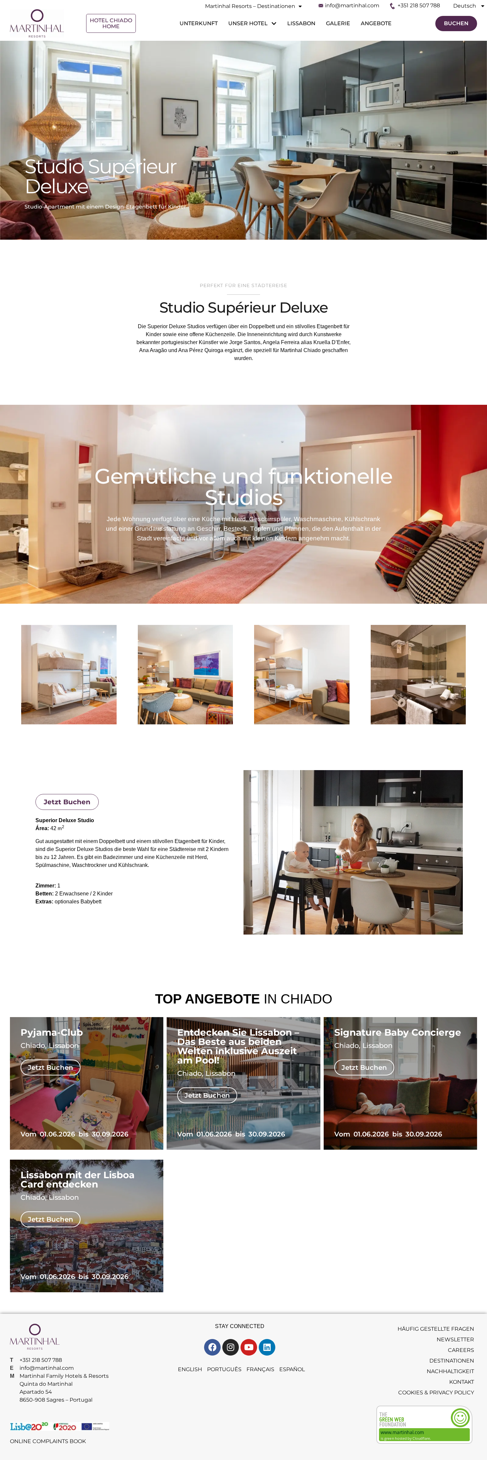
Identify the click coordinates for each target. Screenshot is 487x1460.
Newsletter (455, 1339)
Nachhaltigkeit (450, 1371)
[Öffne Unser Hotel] (273, 24)
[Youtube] (249, 1347)
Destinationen (451, 1361)
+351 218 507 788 (419, 5)
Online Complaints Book (48, 1441)
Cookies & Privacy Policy (436, 1392)
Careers (461, 1350)
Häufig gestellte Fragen (436, 1329)
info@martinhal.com (352, 5)
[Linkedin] (267, 1347)
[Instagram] (230, 1347)
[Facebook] (212, 1347)
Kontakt (461, 1382)
